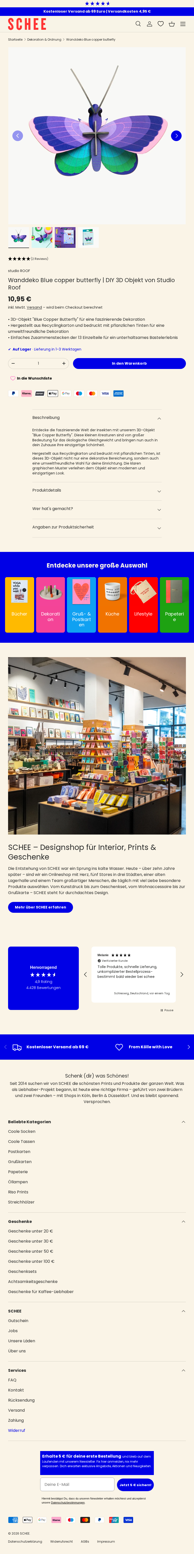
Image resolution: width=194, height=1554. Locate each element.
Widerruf (16, 1430)
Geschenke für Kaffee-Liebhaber (41, 1292)
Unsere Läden (21, 1341)
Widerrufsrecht (61, 1541)
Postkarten (19, 1152)
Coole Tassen (21, 1141)
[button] (171, 24)
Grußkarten (20, 1162)
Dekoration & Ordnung (44, 39)
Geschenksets (22, 1271)
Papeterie (18, 1172)
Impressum (106, 1541)
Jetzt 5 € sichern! (135, 1485)
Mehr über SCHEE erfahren (40, 907)
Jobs (13, 1331)
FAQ (12, 1380)
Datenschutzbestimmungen (68, 1502)
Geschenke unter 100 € (31, 1261)
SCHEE (25, 1533)
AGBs (85, 1541)
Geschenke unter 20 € (30, 1231)
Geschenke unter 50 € (30, 1251)
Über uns (17, 1351)
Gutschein (18, 1321)
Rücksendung (21, 1400)
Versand (34, 307)
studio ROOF (19, 270)
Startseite (15, 39)
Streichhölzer (21, 1202)
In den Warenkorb (129, 363)
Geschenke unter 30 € (30, 1241)
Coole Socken (21, 1131)
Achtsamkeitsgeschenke (33, 1281)
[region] (133, 975)
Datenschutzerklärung (25, 1541)
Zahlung (16, 1420)
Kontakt (16, 1390)
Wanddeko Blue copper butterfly (90, 39)
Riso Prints (18, 1192)
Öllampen (18, 1182)
